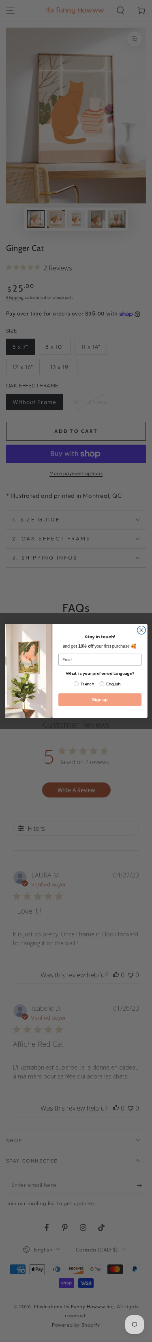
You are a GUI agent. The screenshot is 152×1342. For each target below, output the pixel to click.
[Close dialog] (141, 630)
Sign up (100, 699)
